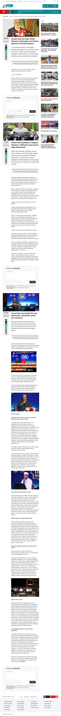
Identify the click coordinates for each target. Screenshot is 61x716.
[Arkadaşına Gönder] (6, 54)
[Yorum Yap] (6, 59)
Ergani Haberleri (48, 705)
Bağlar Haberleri (21, 701)
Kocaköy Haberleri (35, 707)
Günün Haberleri (13, 1)
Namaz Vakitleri (20, 1)
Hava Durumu (31, 1)
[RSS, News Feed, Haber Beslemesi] (56, 697)
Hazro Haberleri (21, 707)
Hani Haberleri (7, 707)
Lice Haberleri (7, 709)
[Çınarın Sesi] (8, 5)
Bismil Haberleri (21, 703)
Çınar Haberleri (48, 703)
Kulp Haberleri (48, 707)
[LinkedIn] (6, 50)
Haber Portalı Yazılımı (9, 714)
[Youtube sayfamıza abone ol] (50, 697)
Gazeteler (26, 1)
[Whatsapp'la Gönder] (6, 52)
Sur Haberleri (34, 701)
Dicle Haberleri (21, 705)
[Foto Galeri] (57, 1)
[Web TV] (54, 1)
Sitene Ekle (44, 1)
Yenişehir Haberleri (8, 703)
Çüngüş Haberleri (7, 705)
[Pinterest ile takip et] (53, 697)
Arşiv (40, 1)
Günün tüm (54, 11)
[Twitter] (6, 48)
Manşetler (7, 1)
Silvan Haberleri (21, 709)
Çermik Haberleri (34, 703)
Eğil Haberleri (34, 705)
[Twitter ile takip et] (47, 697)
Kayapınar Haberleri (49, 701)
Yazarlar (36, 1)
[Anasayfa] (3, 1)
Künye (21, 696)
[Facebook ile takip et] (44, 697)
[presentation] (7, 12)
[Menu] (44, 6)
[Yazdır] (6, 57)
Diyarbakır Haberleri (8, 701)
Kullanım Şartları (33, 696)
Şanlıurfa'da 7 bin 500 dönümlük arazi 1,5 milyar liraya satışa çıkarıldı (30, 12)
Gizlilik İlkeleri (26, 696)
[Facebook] (6, 46)
